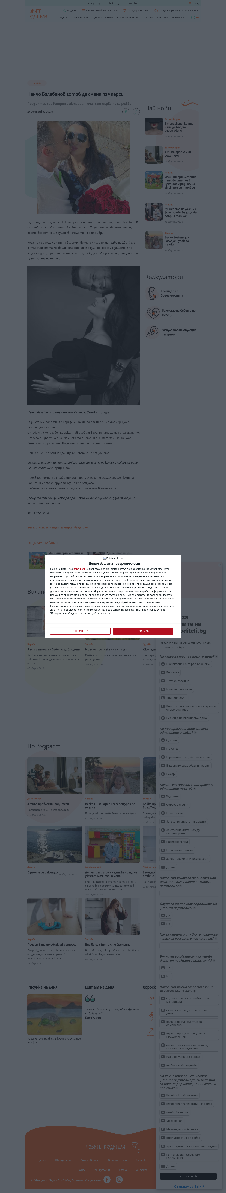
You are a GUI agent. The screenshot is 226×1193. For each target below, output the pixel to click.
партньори (79, 569)
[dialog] (113, 596)
